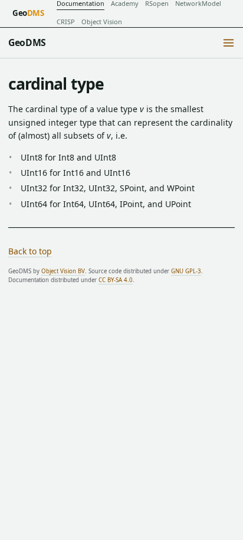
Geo (28, 13)
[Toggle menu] (228, 43)
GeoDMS (27, 42)
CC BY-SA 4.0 (115, 280)
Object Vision (101, 21)
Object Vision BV (63, 271)
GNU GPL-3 (186, 271)
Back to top (30, 251)
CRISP (66, 21)
